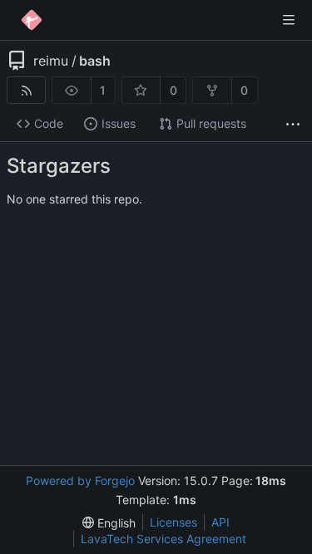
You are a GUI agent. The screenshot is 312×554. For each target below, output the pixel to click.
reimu (50, 60)
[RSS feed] (26, 90)
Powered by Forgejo (80, 480)
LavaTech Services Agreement (163, 539)
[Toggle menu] (289, 20)
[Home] (31, 20)
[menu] (109, 523)
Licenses (173, 522)
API (220, 522)
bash (95, 60)
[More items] (292, 124)
